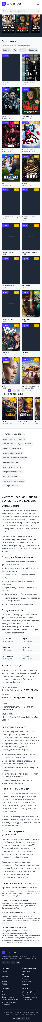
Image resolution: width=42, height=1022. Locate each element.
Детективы (26, 971)
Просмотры (33, 50)
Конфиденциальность (9, 1002)
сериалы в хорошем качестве (15, 458)
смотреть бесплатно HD (12, 453)
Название (6, 50)
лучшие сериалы (25, 444)
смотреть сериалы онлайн (14, 439)
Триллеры (25, 976)
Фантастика (26, 981)
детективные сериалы (12, 448)
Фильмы (5, 976)
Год (15, 50)
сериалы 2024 (8, 444)
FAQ (3, 994)
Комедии (25, 979)
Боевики (25, 984)
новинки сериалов (10, 462)
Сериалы (5, 974)
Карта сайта (6, 1005)
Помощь (5, 992)
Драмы (24, 974)
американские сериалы (12, 471)
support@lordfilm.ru (31, 992)
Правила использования (10, 1000)
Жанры (4, 981)
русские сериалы (10, 476)
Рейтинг (23, 50)
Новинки (5, 979)
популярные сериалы (12, 467)
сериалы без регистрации (13, 481)
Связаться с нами (8, 997)
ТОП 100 (5, 984)
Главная (4, 971)
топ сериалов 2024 (10, 485)
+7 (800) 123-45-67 (31, 995)
